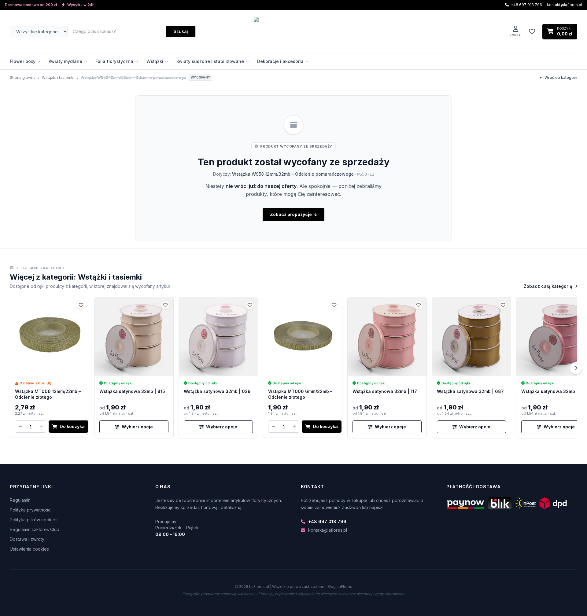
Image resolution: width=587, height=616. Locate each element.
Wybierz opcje (137, 426)
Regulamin (20, 500)
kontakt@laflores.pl (564, 4)
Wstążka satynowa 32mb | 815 (132, 391)
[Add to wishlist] (81, 305)
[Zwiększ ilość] (41, 426)
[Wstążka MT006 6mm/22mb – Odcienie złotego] (302, 336)
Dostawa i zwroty (27, 539)
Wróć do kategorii (561, 77)
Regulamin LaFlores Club (34, 529)
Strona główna (22, 77)
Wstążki (154, 61)
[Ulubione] (532, 31)
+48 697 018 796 (327, 521)
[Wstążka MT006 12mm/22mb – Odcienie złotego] (49, 336)
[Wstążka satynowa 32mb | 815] (133, 336)
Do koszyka (72, 426)
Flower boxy (22, 61)
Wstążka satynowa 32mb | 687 (470, 391)
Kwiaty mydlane (65, 61)
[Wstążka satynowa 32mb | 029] (218, 336)
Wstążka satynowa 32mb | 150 (554, 391)
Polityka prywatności (30, 509)
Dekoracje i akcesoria (280, 61)
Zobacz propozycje (291, 214)
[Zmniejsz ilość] (20, 426)
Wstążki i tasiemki (58, 77)
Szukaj (181, 31)
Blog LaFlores (339, 586)
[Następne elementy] (576, 368)
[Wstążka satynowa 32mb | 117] (387, 336)
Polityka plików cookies (33, 519)
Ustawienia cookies (29, 549)
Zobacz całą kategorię (548, 286)
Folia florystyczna (114, 61)
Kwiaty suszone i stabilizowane (210, 61)
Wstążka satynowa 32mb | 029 (217, 391)
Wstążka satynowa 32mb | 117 (385, 391)
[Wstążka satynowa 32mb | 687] (471, 336)
